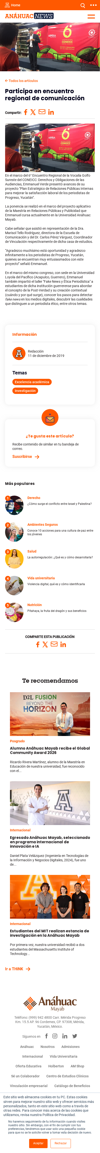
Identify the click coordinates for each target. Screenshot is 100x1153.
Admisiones (70, 1047)
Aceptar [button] (38, 1143)
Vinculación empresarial (29, 1086)
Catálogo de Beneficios (72, 1086)
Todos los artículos (23, 81)
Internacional (20, 830)
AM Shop (77, 1066)
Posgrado (17, 741)
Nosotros (48, 1047)
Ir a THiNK (14, 969)
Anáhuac (27, 1047)
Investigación (25, 391)
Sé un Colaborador (25, 1076)
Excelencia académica (32, 382)
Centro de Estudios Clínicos (67, 1076)
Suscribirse (22, 456)
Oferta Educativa (29, 1066)
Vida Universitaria (63, 1056)
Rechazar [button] (61, 1143)
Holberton (56, 1066)
